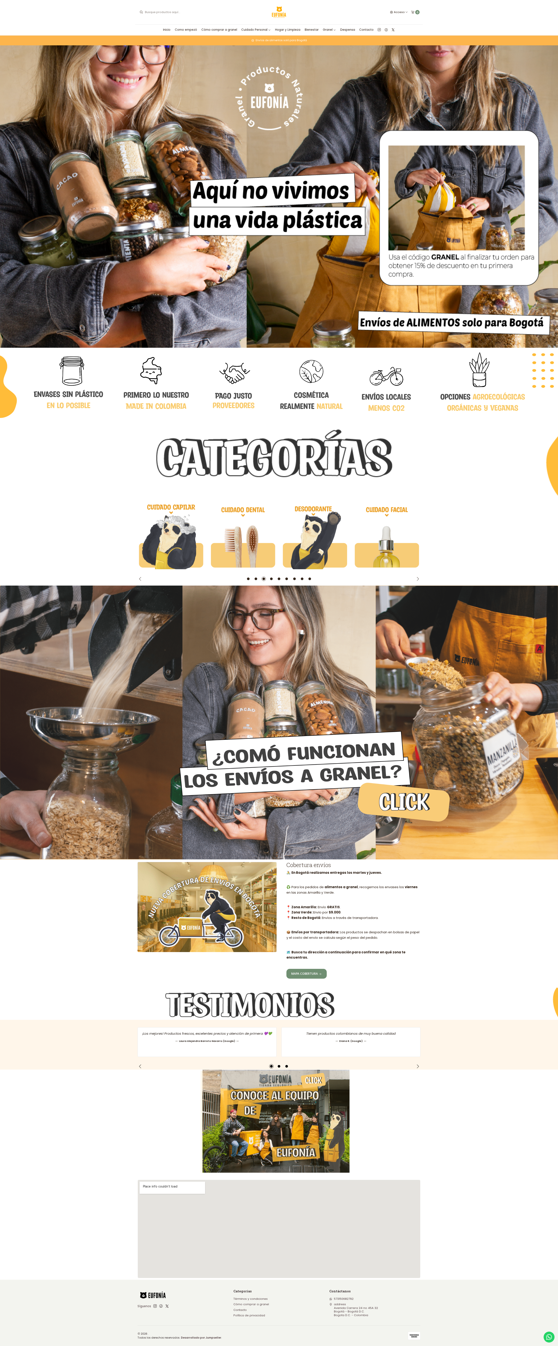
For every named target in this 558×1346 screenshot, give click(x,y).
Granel (328, 30)
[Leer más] (279, 196)
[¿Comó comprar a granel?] (279, 722)
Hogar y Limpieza (287, 30)
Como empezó (186, 30)
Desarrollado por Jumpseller (201, 1337)
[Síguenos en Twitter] (393, 29)
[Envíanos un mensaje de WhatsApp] (549, 1337)
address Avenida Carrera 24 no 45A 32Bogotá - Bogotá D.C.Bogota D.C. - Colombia (356, 1309)
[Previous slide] (141, 578)
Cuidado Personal (254, 30)
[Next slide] (417, 578)
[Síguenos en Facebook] (386, 29)
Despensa (347, 30)
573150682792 (344, 1299)
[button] (248, 578)
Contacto (366, 30)
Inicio (166, 30)
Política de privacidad (249, 1315)
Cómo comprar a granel (219, 30)
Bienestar (312, 30)
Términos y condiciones (250, 1299)
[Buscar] (141, 12)
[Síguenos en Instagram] (379, 29)
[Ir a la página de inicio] (279, 12)
